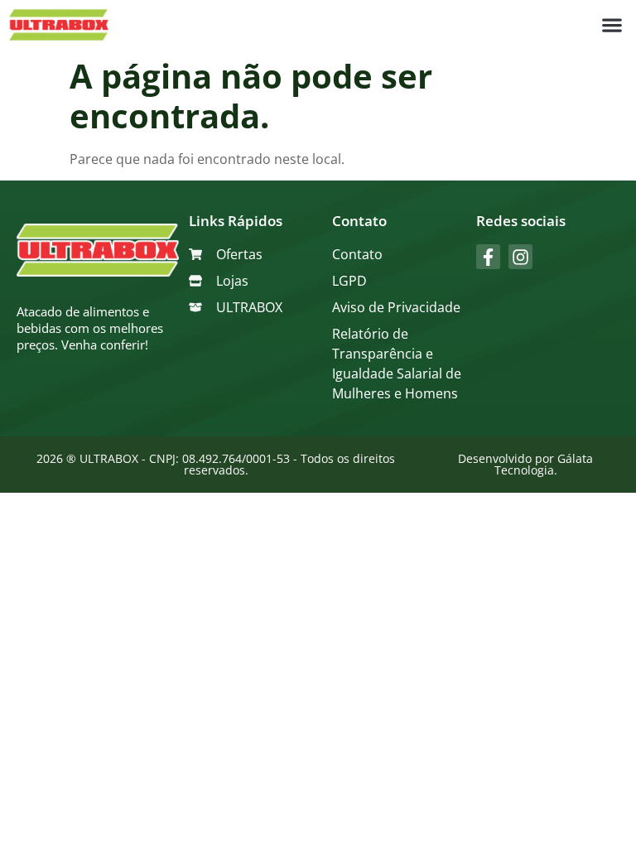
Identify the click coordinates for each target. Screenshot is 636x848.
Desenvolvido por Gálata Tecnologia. (525, 464)
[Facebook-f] (488, 256)
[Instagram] (520, 256)
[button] (611, 25)
